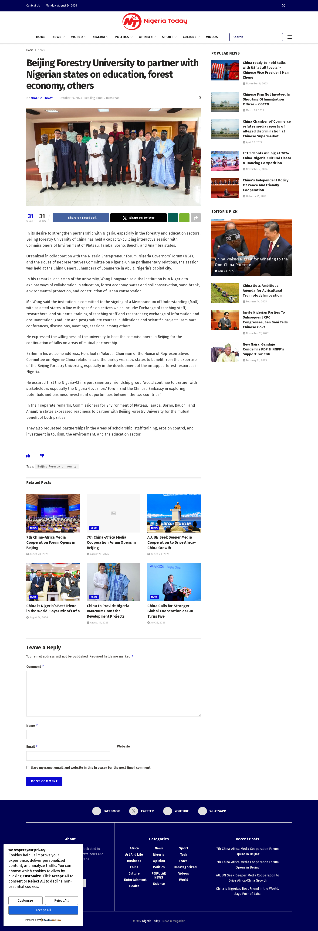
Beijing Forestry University (57, 466)
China (134, 867)
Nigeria (98, 37)
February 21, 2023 (256, 360)
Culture (189, 37)
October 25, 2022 (256, 196)
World (77, 37)
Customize (25, 901)
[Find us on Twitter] (283, 6)
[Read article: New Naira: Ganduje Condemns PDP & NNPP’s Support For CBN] (225, 352)
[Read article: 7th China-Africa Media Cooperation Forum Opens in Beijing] (53, 513)
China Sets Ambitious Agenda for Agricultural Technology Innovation (262, 291)
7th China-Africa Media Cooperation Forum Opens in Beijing (50, 542)
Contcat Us (33, 5)
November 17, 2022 (257, 333)
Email (32, 746)
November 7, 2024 (256, 169)
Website (123, 746)
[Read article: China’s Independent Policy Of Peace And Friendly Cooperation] (225, 188)
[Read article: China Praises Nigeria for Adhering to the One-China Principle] (251, 247)
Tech (183, 855)
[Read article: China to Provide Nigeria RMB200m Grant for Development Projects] (113, 582)
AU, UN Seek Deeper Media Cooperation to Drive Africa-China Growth (171, 542)
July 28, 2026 (157, 622)
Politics (122, 37)
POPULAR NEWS (159, 875)
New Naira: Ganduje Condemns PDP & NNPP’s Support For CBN (263, 349)
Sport (167, 37)
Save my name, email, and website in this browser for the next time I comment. (91, 768)
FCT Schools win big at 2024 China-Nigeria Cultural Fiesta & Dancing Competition (267, 158)
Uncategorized (185, 867)
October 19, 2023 (71, 98)
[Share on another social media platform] (196, 217)
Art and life (134, 855)
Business (134, 861)
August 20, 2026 (38, 554)
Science (159, 884)
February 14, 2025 (256, 301)
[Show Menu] (290, 37)
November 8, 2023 (256, 83)
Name (32, 725)
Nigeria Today (42, 98)
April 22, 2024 (253, 142)
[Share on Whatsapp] (173, 217)
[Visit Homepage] (155, 22)
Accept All (43, 910)
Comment (35, 666)
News (56, 37)
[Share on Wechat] (184, 217)
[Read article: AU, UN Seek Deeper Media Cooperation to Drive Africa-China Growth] (174, 513)
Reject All (61, 901)
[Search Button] (278, 37)
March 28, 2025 (254, 110)
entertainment (135, 880)
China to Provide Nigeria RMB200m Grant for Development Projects (108, 611)
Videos (212, 37)
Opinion (145, 37)
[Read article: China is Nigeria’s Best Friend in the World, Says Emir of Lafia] (53, 582)
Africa (134, 848)
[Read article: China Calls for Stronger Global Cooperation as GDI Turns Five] (174, 582)
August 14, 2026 (38, 617)
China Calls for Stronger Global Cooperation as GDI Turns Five (170, 611)
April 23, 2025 (225, 271)
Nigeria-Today (151, 921)
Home (40, 37)
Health (134, 886)
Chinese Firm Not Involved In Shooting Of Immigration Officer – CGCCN (266, 99)
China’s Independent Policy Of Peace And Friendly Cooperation (265, 185)
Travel (183, 861)
